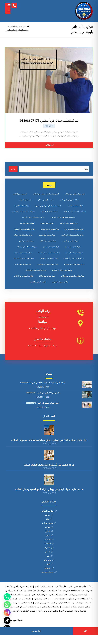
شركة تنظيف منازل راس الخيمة (74, 258)
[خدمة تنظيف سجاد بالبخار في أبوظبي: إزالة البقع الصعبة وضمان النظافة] (49, 479)
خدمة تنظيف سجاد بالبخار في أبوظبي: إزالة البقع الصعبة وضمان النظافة (49, 489)
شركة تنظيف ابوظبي (46, 223)
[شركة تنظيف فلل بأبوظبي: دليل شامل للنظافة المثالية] (49, 455)
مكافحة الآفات (47, 510)
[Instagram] (7, 612)
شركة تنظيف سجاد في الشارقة (24, 229)
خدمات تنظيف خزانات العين (24, 610)
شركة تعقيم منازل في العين (68, 223)
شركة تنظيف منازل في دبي (22, 264)
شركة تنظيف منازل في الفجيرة (74, 264)
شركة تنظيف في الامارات (48, 241)
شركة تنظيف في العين (26, 241)
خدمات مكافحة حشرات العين (80, 598)
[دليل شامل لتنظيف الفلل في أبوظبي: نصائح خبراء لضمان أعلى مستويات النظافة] (49, 430)
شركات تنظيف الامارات (21, 206)
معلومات (47, 559)
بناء (47, 519)
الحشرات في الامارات (20, 194)
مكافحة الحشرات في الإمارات (23, 276)
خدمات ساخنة (47, 572)
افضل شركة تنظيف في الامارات (75, 194)
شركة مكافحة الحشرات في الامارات (72, 276)
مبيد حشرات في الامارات (47, 276)
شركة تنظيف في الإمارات (70, 241)
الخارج (47, 547)
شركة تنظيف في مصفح (72, 247)
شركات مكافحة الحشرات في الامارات (63, 217)
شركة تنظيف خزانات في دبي (50, 229)
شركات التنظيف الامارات (75, 206)
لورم (48, 555)
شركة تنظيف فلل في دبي (47, 235)
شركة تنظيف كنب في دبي (74, 252)
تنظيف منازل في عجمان (46, 200)
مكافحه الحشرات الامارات (38, 282)
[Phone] (7, 596)
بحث (13, 169)
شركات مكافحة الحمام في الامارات (33, 217)
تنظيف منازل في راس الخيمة (69, 200)
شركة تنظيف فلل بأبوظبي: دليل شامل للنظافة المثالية (49, 464)
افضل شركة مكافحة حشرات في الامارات (46, 194)
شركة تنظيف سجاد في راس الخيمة (72, 235)
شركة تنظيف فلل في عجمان (23, 235)
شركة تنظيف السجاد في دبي (74, 229)
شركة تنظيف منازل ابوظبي (23, 252)
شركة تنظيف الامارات (27, 223)
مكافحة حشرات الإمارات (60, 282)
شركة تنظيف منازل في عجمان (62, 270)
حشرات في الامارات (25, 200)
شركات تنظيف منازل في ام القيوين (23, 211)
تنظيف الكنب (61, 586)
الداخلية (47, 543)
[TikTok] (7, 620)
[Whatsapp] (7, 604)
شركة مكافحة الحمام (37, 590)
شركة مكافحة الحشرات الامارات (36, 270)
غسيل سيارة (47, 523)
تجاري (47, 531)
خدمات (48, 539)
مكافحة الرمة (25, 598)
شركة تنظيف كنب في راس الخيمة (49, 252)
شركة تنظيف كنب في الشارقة (27, 247)
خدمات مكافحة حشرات (73, 590)
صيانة (47, 527)
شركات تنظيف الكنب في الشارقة (75, 211)
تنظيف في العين (42, 602)
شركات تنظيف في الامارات (49, 211)
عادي (47, 535)
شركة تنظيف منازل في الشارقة (24, 258)
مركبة (47, 514)
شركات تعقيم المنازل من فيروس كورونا (48, 206)
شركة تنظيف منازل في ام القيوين (47, 264)
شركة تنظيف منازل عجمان (48, 258)
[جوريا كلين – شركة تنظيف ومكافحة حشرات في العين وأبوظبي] (84, 11)
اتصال (47, 551)
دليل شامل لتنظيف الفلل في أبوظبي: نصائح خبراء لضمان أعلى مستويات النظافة (49, 440)
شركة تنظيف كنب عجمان (51, 247)
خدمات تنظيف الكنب (58, 594)
